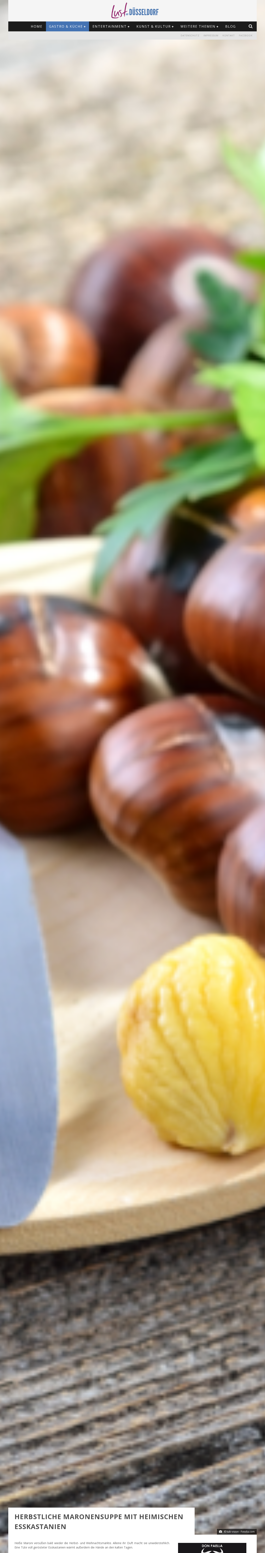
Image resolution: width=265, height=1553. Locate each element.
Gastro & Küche (66, 26)
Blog (230, 26)
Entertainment (110, 26)
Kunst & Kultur (153, 26)
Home (36, 26)
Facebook (246, 35)
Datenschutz (190, 35)
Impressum (211, 35)
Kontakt (229, 35)
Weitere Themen (198, 26)
